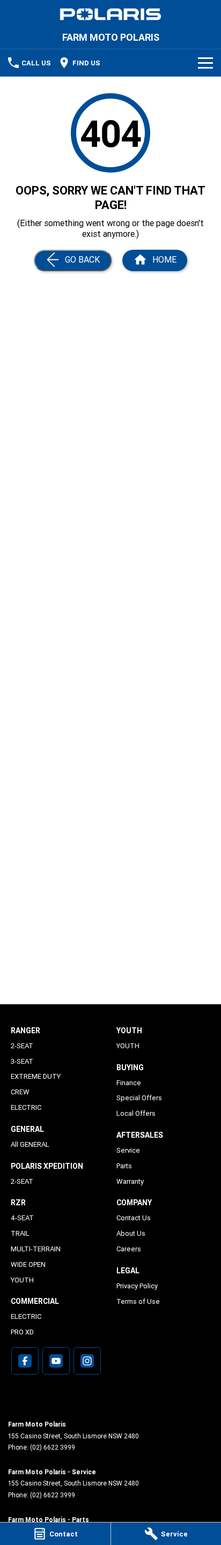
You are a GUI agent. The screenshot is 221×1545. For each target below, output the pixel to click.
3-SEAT (22, 1061)
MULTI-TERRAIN (36, 1248)
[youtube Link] (56, 1361)
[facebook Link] (25, 1361)
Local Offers (136, 1113)
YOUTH (22, 1280)
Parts (124, 1165)
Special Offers (139, 1097)
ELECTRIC (26, 1107)
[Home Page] (110, 14)
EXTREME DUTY (36, 1076)
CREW (20, 1091)
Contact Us (133, 1217)
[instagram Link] (87, 1361)
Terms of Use (138, 1301)
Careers (128, 1248)
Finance (128, 1082)
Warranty (130, 1181)
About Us (130, 1233)
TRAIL (20, 1233)
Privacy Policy (137, 1285)
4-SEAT (22, 1217)
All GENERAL (30, 1144)
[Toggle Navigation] (205, 62)
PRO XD (22, 1332)
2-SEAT (22, 1045)
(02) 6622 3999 (52, 1447)
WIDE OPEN (28, 1264)
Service (128, 1150)
